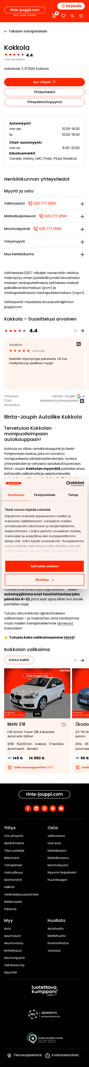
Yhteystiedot (44, 92)
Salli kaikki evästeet (44, 566)
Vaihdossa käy (14, 965)
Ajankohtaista (14, 843)
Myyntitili (10, 972)
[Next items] (82, 330)
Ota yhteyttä (13, 836)
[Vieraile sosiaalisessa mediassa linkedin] (36, 808)
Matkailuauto (57, 851)
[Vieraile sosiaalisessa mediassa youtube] (61, 808)
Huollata (56, 920)
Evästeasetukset (65, 1055)
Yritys (10, 828)
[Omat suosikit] (63, 16)
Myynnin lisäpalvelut (62, 872)
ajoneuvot (65, 623)
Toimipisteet (13, 865)
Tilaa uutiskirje (14, 851)
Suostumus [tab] (16, 495)
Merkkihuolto (57, 936)
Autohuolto (56, 928)
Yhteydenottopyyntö (44, 102)
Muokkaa (42, 579)
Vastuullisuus (13, 872)
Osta (53, 828)
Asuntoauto (12, 936)
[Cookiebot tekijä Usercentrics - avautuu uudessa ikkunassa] (66, 483)
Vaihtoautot (56, 836)
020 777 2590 (42, 203)
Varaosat (54, 951)
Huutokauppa (57, 880)
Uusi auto (54, 843)
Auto (7, 928)
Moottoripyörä (58, 865)
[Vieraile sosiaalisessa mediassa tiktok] (52, 808)
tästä (69, 637)
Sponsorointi (13, 880)
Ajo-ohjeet (42, 82)
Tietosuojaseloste (27, 1055)
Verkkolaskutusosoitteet (21, 894)
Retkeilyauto (13, 951)
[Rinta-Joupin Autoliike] (25, 11)
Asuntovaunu (13, 943)
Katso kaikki (19, 659)
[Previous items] (75, 330)
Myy (8, 920)
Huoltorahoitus (58, 943)
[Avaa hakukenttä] (72, 16)
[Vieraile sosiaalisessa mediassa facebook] (28, 808)
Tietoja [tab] (73, 495)
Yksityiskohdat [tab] (44, 495)
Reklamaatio (13, 902)
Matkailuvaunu (58, 858)
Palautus (10, 909)
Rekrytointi (11, 858)
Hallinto (9, 887)
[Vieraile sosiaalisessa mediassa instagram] (44, 808)
